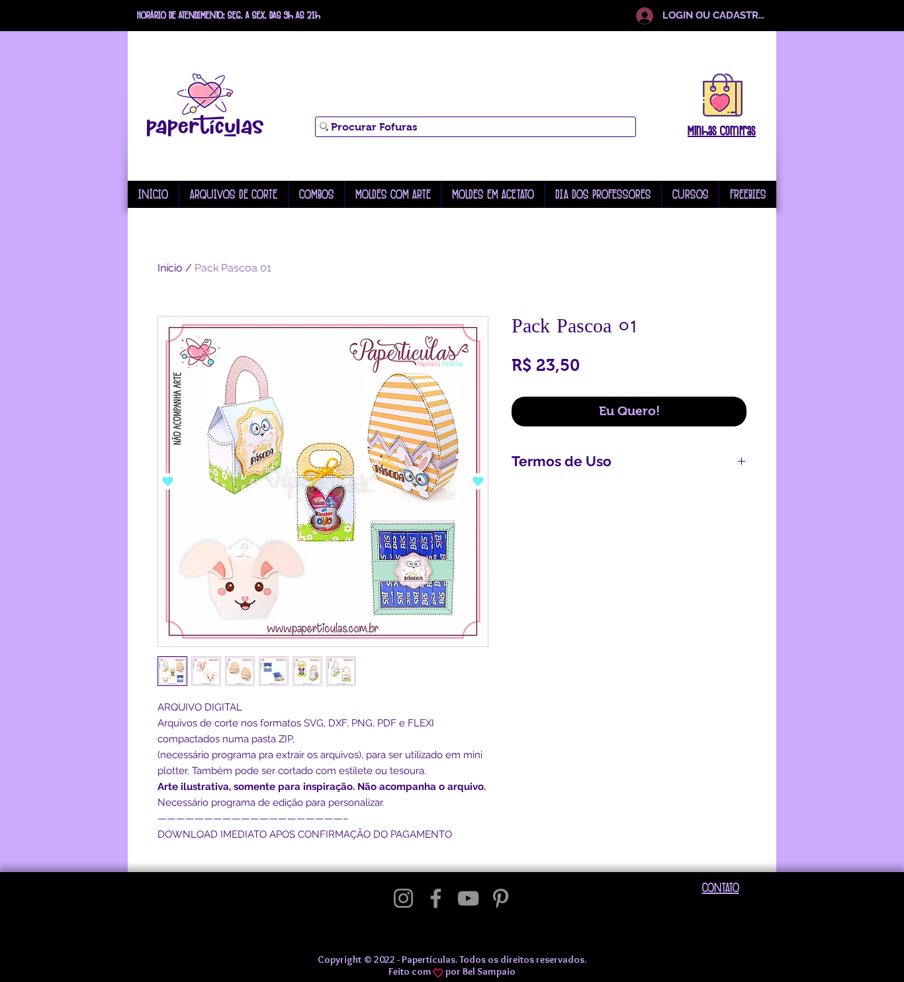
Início (170, 268)
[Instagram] (403, 898)
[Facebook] (436, 898)
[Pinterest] (501, 898)
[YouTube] (468, 898)
